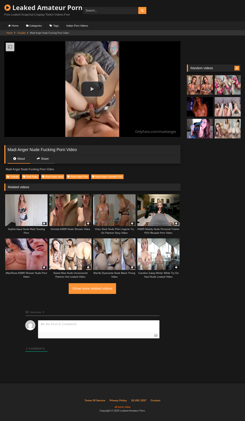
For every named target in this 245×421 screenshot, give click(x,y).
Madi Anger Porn (79, 176)
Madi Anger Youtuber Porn (108, 176)
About (21, 158)
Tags (56, 25)
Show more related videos (92, 288)
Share (44, 158)
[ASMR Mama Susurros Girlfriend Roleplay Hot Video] (200, 107)
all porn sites (123, 406)
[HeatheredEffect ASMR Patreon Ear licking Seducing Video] (200, 128)
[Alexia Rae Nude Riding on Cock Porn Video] (228, 128)
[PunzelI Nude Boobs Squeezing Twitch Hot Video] (200, 85)
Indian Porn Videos (77, 25)
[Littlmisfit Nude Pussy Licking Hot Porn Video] (228, 107)
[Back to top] (234, 410)
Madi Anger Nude (54, 176)
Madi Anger (32, 176)
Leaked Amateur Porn (47, 7)
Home (15, 25)
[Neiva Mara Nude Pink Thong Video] (228, 85)
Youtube (21, 33)
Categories (35, 25)
